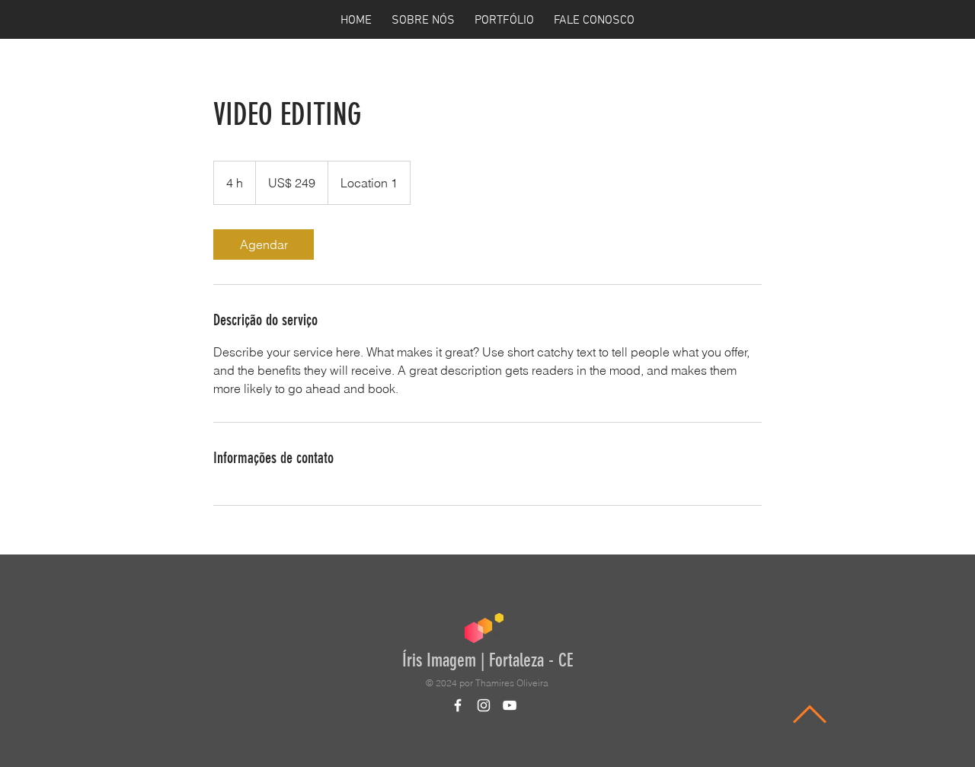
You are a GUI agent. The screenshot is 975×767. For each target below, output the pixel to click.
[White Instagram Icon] (483, 705)
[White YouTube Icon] (509, 705)
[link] (263, 244)
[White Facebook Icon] (457, 705)
